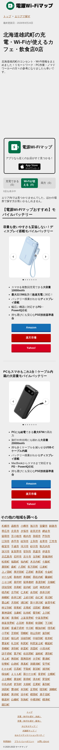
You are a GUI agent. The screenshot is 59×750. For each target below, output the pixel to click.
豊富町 (6, 643)
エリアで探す (22, 16)
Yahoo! (31, 348)
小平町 (6, 633)
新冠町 (37, 668)
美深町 (6, 628)
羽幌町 (25, 633)
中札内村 (7, 684)
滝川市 (25, 546)
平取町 (27, 668)
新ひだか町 (29, 674)
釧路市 (53, 526)
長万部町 (33, 566)
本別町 (25, 689)
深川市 (6, 551)
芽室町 (46, 679)
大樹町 (27, 684)
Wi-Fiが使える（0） (29, 183)
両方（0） (47, 182)
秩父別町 (7, 607)
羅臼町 (6, 704)
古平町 (15, 592)
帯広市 (6, 531)
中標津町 (35, 699)
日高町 (18, 668)
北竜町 (27, 607)
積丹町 (6, 592)
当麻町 (18, 612)
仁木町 (25, 592)
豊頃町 (15, 689)
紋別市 (25, 541)
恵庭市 (37, 551)
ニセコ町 (7, 582)
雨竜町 (18, 607)
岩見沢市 (35, 531)
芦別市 (46, 536)
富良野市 (16, 551)
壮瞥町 (6, 663)
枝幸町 (49, 638)
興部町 (15, 658)
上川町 (46, 612)
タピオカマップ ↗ (29, 726)
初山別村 (35, 633)
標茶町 (34, 694)
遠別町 (46, 633)
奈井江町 (16, 597)
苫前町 (15, 633)
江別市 (6, 541)
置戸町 (18, 653)
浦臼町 (25, 602)
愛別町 (37, 612)
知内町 (25, 561)
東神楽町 (7, 612)
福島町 (15, 561)
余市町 (34, 592)
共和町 (18, 587)
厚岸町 (15, 694)
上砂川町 (28, 597)
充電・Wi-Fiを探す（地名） (29, 716)
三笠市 (53, 541)
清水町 (37, 679)
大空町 (37, 658)
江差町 (44, 566)
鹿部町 (6, 566)
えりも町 (16, 674)
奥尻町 (39, 571)
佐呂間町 (28, 653)
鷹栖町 (46, 607)
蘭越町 (49, 577)
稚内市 (27, 536)
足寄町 (34, 689)
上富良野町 (27, 617)
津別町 (15, 648)
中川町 (30, 628)
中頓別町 (38, 638)
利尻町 (25, 643)
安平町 (46, 663)
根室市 (6, 546)
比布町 (27, 612)
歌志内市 (45, 546)
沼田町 (37, 607)
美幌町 (6, 648)
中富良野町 (42, 617)
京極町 (51, 582)
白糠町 (15, 699)
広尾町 (37, 684)
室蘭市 (44, 526)
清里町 (34, 648)
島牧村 (18, 577)
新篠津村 (47, 556)
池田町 (6, 689)
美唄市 (37, 536)
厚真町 (25, 663)
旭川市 (34, 526)
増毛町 (51, 628)
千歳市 (15, 546)
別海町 (25, 699)
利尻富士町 (36, 643)
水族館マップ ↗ (29, 731)
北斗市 (27, 556)
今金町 (49, 571)
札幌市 (6, 526)
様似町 (6, 674)
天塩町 (6, 638)
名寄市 (44, 541)
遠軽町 (39, 653)
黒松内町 (38, 577)
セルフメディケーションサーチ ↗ (30, 735)
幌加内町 (40, 628)
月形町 (15, 602)
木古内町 (35, 561)
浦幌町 (53, 689)
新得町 (27, 679)
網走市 (46, 531)
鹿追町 (18, 679)
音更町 (42, 674)
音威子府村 (17, 628)
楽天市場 (31, 337)
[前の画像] (13, 257)
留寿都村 (28, 582)
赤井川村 (45, 592)
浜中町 (25, 694)
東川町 (6, 617)
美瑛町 (15, 617)
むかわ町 (7, 668)
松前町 (6, 561)
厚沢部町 (19, 571)
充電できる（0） (12, 183)
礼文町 (15, 643)
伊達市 (46, 551)
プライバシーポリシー (24, 741)
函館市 (15, 526)
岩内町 (27, 587)
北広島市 (7, 556)
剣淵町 (39, 623)
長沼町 (49, 597)
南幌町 (6, 597)
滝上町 (6, 658)
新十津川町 (36, 602)
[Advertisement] (29, 105)
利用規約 (7, 741)
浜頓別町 (26, 638)
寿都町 (27, 577)
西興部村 (26, 658)
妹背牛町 (50, 602)
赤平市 (15, 541)
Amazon (31, 327)
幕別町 (46, 684)
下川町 (49, 623)
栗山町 (6, 602)
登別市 (27, 551)
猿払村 (15, 638)
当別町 (37, 556)
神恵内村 (45, 587)
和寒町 (30, 623)
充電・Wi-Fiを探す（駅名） (29, 721)
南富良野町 (8, 623)
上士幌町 (7, 679)
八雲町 (22, 566)
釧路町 (6, 694)
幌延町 (49, 643)
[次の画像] (46, 257)
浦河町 (46, 668)
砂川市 (34, 546)
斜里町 (25, 648)
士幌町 (51, 674)
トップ (7, 16)
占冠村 (20, 623)
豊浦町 (46, 658)
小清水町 (45, 648)
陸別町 (44, 689)
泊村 (35, 587)
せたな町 (7, 577)
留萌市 (6, 536)
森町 (13, 566)
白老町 (15, 663)
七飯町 (46, 561)
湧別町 (49, 653)
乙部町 (30, 571)
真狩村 (18, 582)
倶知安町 (7, 587)
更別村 (18, 684)
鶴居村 (6, 699)
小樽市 (25, 526)
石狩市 (18, 556)
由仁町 (39, 597)
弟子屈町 (45, 694)
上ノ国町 (7, 571)
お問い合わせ (43, 741)
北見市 (15, 531)
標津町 (46, 699)
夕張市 (25, 531)
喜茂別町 (40, 582)
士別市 (34, 541)
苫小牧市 (16, 536)
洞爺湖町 (35, 663)
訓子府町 (7, 653)
